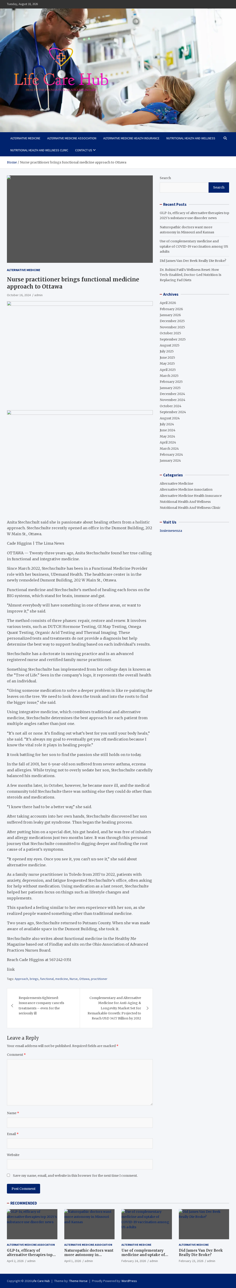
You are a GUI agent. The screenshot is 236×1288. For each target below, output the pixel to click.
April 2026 (168, 303)
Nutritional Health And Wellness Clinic (39, 150)
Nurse (74, 979)
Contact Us (83, 150)
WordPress (129, 1281)
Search (165, 178)
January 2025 (170, 388)
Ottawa (84, 979)
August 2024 (170, 418)
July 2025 (167, 351)
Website (13, 1155)
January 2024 (170, 460)
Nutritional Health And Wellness (190, 138)
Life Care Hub (41, 1281)
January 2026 (170, 315)
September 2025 (173, 339)
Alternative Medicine (25, 138)
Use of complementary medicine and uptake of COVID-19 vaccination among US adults (194, 246)
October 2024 (170, 406)
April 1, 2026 (72, 1261)
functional (47, 979)
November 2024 (172, 400)
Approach (21, 979)
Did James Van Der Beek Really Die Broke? (193, 261)
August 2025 (170, 345)
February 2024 (171, 454)
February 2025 (171, 382)
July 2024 (167, 424)
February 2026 (171, 309)
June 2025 (167, 357)
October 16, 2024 (19, 295)
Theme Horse (78, 1281)
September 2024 (173, 412)
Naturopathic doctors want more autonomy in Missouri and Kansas (88, 1255)
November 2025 (172, 327)
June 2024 (167, 430)
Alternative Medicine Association (71, 138)
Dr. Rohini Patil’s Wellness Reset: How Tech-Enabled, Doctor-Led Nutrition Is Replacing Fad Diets (190, 275)
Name (13, 1113)
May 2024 (167, 436)
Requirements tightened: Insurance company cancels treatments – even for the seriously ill (41, 1005)
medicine (61, 979)
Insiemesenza (171, 531)
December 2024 (172, 394)
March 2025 (169, 376)
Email (13, 1134)
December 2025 (172, 321)
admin (38, 295)
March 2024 (169, 449)
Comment (16, 1055)
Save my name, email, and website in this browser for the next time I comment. (75, 1176)
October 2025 (170, 333)
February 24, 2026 (133, 1261)
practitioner (99, 979)
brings (34, 979)
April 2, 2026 (15, 1261)
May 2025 (167, 363)
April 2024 (168, 442)
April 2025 (168, 370)
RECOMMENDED (23, 1203)
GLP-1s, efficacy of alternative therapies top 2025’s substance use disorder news (30, 1257)
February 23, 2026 (191, 1261)
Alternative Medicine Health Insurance (131, 138)
